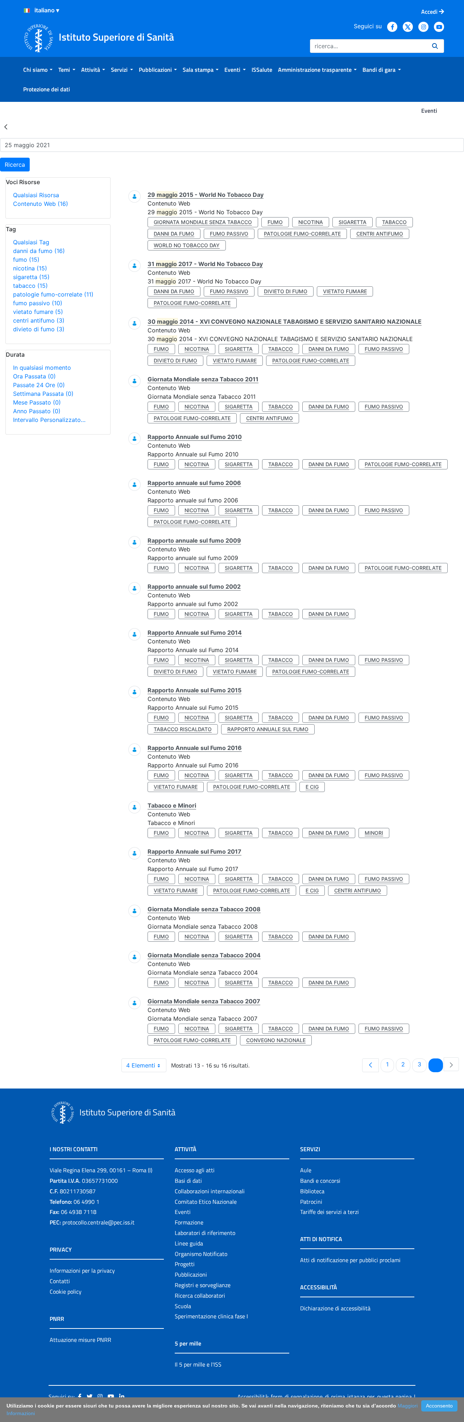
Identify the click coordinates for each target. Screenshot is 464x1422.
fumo (26, 259)
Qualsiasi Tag (31, 242)
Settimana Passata (43, 393)
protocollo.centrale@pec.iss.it (98, 1222)
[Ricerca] (435, 46)
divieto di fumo (39, 329)
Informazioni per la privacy (82, 1270)
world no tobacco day (187, 245)
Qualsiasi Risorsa (36, 195)
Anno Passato (37, 411)
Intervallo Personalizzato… (49, 419)
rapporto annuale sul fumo (267, 729)
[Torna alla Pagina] (6, 126)
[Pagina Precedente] (370, 1065)
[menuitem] (37, 69)
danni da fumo (39, 250)
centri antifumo (39, 320)
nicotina (30, 268)
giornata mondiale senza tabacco (203, 222)
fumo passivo (37, 303)
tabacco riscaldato (183, 729)
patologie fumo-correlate (53, 294)
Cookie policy (66, 1291)
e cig (312, 787)
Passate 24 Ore (39, 385)
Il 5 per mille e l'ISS (198, 1364)
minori (374, 833)
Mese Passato (37, 402)
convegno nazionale (276, 1040)
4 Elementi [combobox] (140, 1065)
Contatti (60, 1281)
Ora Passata (34, 376)
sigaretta (31, 277)
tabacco (30, 285)
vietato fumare (38, 311)
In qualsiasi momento (42, 367)
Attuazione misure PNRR (80, 1339)
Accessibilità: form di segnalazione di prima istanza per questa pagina (324, 1396)
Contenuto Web (40, 203)
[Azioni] (27, 10)
